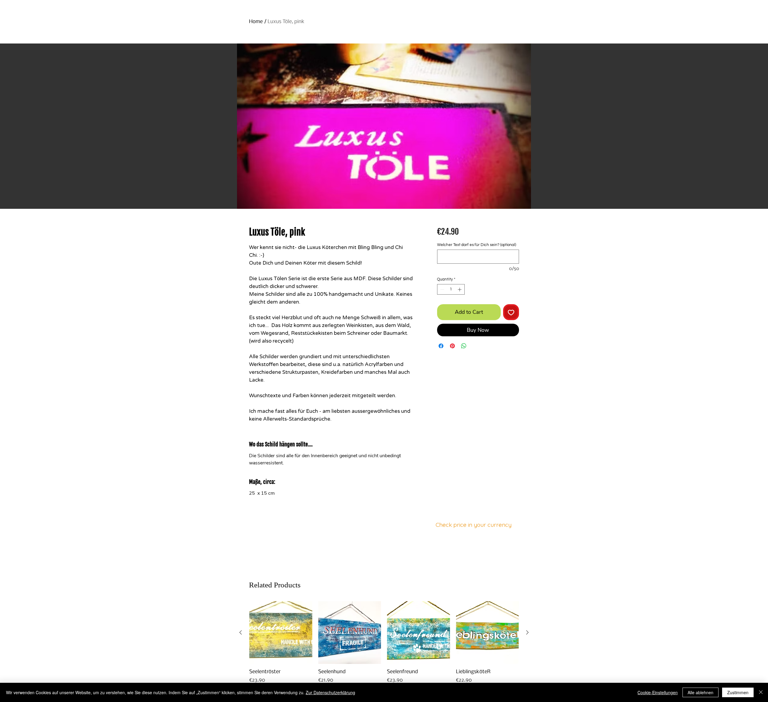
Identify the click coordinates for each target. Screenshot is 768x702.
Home (256, 22)
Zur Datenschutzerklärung (330, 692)
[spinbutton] (451, 289)
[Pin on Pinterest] (452, 346)
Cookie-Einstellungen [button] (658, 692)
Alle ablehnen (700, 692)
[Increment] (460, 289)
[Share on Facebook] (441, 346)
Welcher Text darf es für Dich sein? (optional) (476, 245)
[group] (384, 646)
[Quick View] (280, 632)
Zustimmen (737, 692)
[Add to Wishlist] (511, 312)
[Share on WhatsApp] (463, 346)
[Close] (760, 692)
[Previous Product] (240, 632)
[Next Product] (527, 632)
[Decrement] (441, 289)
